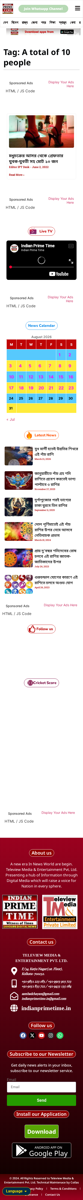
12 (31, 376)
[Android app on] (21, 1150)
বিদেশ (15, 22)
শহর (43, 22)
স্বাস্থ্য (62, 22)
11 (21, 376)
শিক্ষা (52, 22)
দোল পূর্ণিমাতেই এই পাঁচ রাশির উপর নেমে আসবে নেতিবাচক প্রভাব (53, 530)
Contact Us (52, 1195)
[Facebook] (23, 1035)
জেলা (34, 22)
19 (31, 388)
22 (61, 388)
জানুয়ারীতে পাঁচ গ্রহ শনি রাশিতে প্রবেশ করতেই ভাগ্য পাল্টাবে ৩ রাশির (55, 479)
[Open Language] (25, 1191)
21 (51, 388)
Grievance (31, 1195)
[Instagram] (50, 1035)
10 (11, 376)
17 (11, 388)
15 (61, 376)
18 (21, 388)
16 (70, 376)
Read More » (16, 175)
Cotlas (75, 1182)
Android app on (48, 1147)
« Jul (10, 419)
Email (11, 1080)
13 (41, 376)
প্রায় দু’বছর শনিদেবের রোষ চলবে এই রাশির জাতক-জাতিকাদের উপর (55, 557)
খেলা (72, 22)
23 (71, 388)
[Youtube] (41, 1035)
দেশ (5, 22)
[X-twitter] (32, 1035)
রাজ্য (25, 22)
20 (41, 388)
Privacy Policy (34, 1189)
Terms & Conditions (63, 1189)
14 (51, 376)
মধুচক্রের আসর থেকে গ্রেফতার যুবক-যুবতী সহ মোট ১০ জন (36, 159)
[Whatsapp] (59, 1035)
